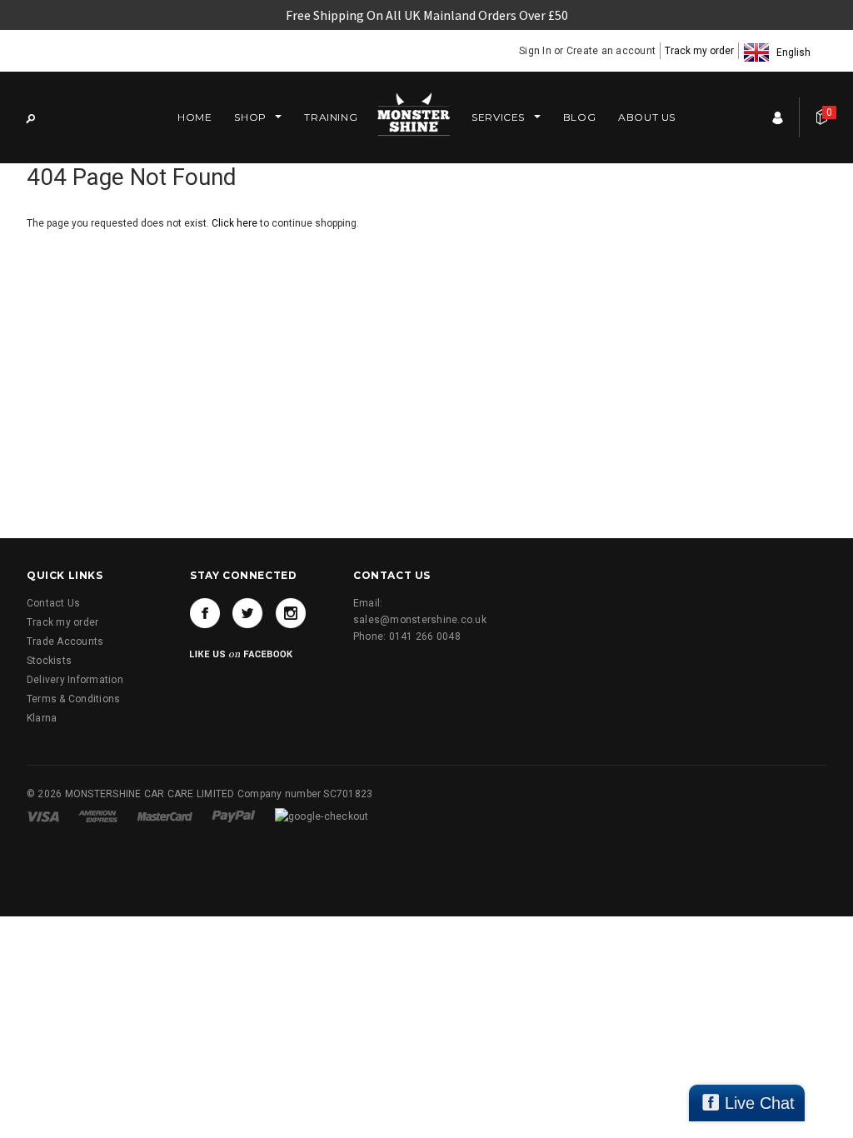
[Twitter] (247, 613)
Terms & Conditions (73, 699)
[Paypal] (235, 815)
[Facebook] (205, 613)
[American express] (99, 815)
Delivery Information (75, 680)
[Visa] (44, 815)
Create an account (611, 51)
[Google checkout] (322, 815)
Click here (236, 223)
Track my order (699, 51)
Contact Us (53, 603)
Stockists (49, 660)
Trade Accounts (65, 641)
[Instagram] (291, 613)
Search (30, 117)
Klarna (42, 718)
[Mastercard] (166, 815)
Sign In (535, 51)
